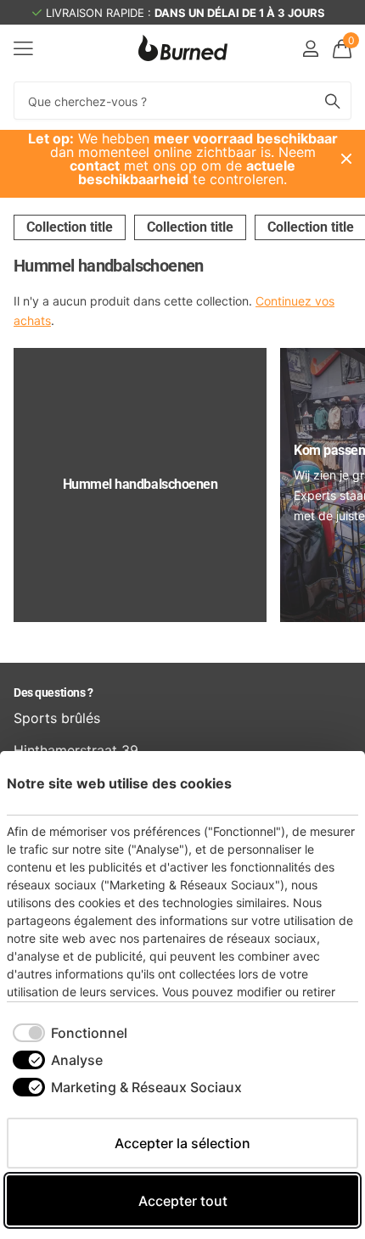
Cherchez (332, 100)
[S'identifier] (310, 48)
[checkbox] (70, 1033)
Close (346, 159)
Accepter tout (182, 1200)
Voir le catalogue (23, 48)
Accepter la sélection (182, 1143)
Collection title (69, 227)
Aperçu (326, 783)
